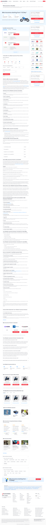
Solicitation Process (29, 499)
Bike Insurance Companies (38, 486)
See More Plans (15, 52)
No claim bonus (18, 368)
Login (44, 1)
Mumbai (5, 471)
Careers (27, 501)
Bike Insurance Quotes (15, 416)
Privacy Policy (21, 494)
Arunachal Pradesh (11, 459)
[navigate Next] (29, 329)
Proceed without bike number (37, 20)
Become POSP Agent (33, 1)
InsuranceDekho (9, 203)
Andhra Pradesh (6, 459)
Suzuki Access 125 (16, 381)
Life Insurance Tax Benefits (27, 514)
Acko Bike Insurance (16, 488)
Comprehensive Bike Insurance (11, 487)
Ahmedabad (20, 471)
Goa (26, 459)
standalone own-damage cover (22, 212)
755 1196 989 (4, 497)
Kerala (25, 461)
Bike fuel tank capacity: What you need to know (15, 446)
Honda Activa (7, 381)
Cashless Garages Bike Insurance (35, 487)
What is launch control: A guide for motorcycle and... (24, 446)
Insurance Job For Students (38, 515)
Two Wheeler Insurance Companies (37, 71)
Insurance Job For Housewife (38, 514)
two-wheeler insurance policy (16, 81)
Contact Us (28, 494)
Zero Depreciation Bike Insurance (19, 487)
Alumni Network (28, 500)
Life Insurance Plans (26, 513)
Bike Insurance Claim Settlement (31, 486)
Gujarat (5, 461)
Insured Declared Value (7, 131)
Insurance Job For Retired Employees (39, 516)
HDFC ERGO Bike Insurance (7, 489)
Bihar (19, 459)
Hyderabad (16, 471)
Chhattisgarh (22, 459)
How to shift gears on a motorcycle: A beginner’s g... (7, 446)
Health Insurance (14, 496)
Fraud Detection (21, 496)
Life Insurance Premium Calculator (27, 515)
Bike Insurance (6, 415)
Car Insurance (14, 494)
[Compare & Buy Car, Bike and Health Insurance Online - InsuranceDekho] (4, 1)
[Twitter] (7, 495)
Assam (16, 459)
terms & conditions (12, 481)
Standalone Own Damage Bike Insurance (8, 488)
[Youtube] (3, 495)
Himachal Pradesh (13, 461)
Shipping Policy (21, 497)
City (19, 67)
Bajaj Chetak (25, 381)
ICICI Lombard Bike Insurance (22, 488)
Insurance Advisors (15, 1)
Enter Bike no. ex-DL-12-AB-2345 (31, 479)
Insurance (10, 1)
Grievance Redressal (22, 495)
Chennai (25, 471)
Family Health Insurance (15, 514)
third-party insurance (15, 212)
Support (24, 1)
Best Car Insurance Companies (5, 514)
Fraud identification (29, 496)
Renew (21, 1)
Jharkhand (18, 461)
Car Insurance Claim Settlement (5, 513)
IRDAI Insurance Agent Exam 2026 (38, 513)
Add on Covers (6, 487)
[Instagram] (4, 495)
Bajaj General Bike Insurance (29, 488)
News (27, 1)
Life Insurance (14, 497)
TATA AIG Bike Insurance (35, 488)
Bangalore (12, 471)
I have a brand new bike (36, 22)
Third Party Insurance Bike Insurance (27, 487)
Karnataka (21, 461)
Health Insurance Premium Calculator (17, 513)
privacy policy (16, 481)
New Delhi (8, 471)
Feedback (28, 495)
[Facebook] (2, 495)
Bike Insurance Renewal (24, 416)
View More (5, 463)
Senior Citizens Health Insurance (16, 515)
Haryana (8, 461)
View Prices (16, 34)
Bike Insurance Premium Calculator (23, 486)
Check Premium (7, 384)
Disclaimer (28, 497)
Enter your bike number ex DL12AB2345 (36, 16)
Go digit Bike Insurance (13, 489)
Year (4, 71)
